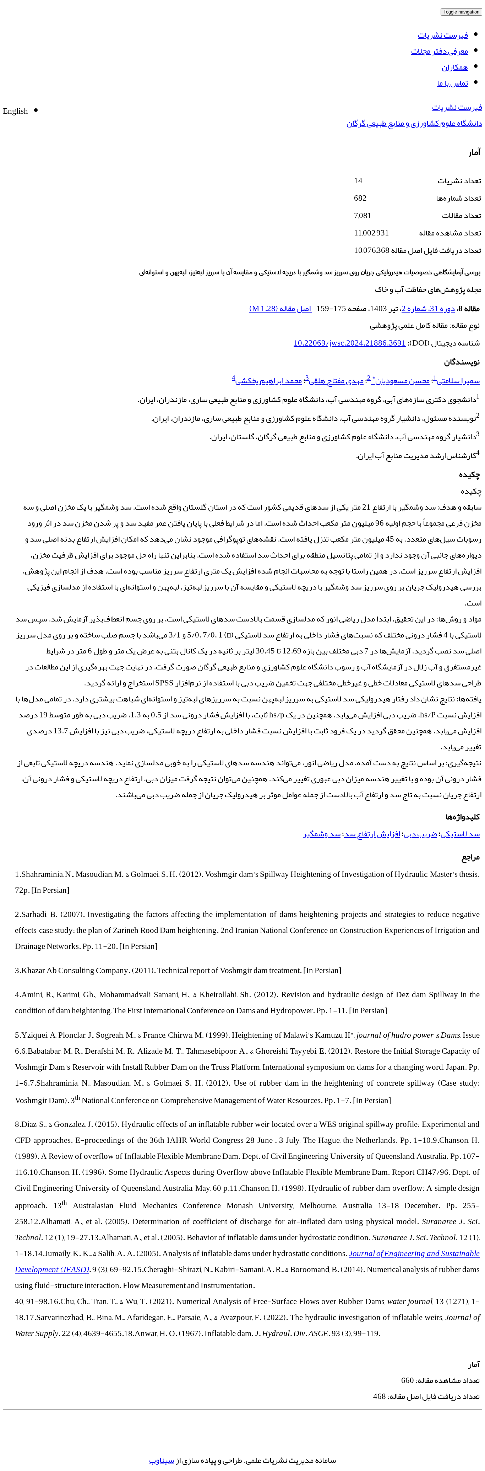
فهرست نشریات (443, 35)
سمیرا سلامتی (458, 381)
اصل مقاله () (280, 308)
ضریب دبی (420, 834)
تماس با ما (452, 83)
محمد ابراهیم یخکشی (268, 381)
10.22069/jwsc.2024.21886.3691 (350, 343)
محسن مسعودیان (401, 381)
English (15, 111)
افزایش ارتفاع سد (372, 834)
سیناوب (161, 1460)
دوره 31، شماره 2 (428, 308)
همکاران (455, 67)
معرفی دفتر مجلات (439, 51)
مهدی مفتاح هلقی (336, 381)
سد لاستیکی (460, 834)
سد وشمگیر (321, 834)
